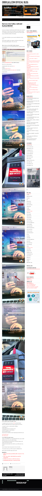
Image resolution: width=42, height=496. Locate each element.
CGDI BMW (28, 237)
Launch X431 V (29, 255)
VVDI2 (28, 246)
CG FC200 (30, 211)
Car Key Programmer (30, 153)
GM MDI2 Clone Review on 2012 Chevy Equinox (11, 458)
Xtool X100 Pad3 (29, 244)
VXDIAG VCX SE (29, 252)
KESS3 (28, 211)
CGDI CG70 (28, 212)
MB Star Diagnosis (29, 155)
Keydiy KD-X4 (29, 201)
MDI (14, 423)
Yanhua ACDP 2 (29, 217)
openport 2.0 (28, 259)
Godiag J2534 (29, 206)
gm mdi (19, 463)
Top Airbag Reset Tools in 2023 (31, 82)
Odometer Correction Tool (30, 160)
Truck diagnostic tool (30, 163)
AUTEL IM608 (29, 214)
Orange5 (28, 260)
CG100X (28, 194)
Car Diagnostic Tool (6, 463)
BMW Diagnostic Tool (30, 148)
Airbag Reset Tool (29, 145)
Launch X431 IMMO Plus (30, 222)
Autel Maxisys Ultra (30, 247)
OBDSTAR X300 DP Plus (30, 227)
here (14, 66)
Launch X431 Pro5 (29, 229)
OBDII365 (11, 27)
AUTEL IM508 (29, 219)
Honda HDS (28, 241)
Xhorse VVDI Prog (29, 204)
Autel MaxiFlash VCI (8, 62)
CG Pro (28, 234)
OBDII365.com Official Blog (15, 2)
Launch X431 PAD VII (30, 232)
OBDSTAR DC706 (29, 196)
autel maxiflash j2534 (14, 463)
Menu (21, 19)
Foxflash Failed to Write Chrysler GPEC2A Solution (19, 475)
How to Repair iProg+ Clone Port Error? (7, 475)
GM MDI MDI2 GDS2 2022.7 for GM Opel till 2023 (11, 460)
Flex (27, 199)
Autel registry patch (5, 434)
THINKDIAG (28, 209)
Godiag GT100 (29, 250)
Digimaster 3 (28, 257)
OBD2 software (29, 158)
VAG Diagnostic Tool (30, 165)
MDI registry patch (5, 435)
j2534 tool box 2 (8, 68)
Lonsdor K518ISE (29, 224)
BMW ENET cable (29, 262)
